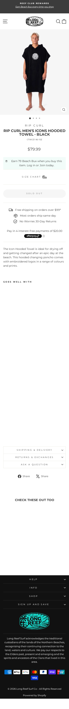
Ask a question (34, 464)
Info (33, 587)
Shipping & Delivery (35, 450)
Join (42, 165)
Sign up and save (33, 604)
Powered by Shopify (34, 695)
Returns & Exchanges (34, 457)
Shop (33, 596)
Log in (31, 165)
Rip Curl (34, 125)
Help (33, 579)
